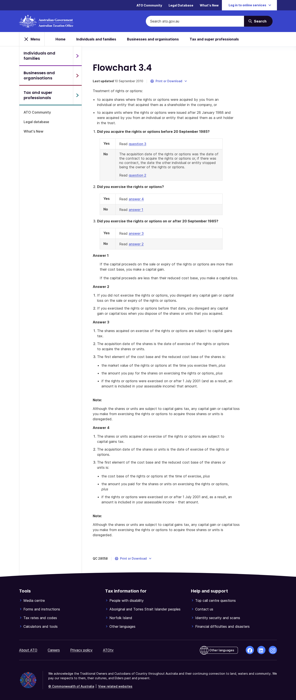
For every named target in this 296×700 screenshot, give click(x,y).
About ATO (28, 650)
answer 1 (136, 209)
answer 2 (136, 244)
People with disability (126, 600)
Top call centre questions (215, 600)
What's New (209, 5)
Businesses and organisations (153, 39)
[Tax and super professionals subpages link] (77, 95)
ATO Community (149, 5)
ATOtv (108, 650)
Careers (54, 650)
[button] (169, 81)
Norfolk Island (120, 618)
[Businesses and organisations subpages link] (77, 75)
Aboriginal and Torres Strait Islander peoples (145, 609)
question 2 (137, 175)
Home (60, 39)
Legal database (36, 122)
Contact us (204, 609)
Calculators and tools (40, 626)
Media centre (34, 600)
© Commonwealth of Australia (71, 686)
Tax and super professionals (214, 39)
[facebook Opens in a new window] (250, 650)
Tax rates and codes (40, 618)
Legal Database (181, 5)
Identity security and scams (217, 618)
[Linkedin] (261, 650)
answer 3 (136, 233)
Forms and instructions (41, 609)
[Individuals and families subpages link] (77, 55)
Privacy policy (81, 650)
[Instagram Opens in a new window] (273, 650)
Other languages (122, 626)
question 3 (137, 144)
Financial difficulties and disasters (222, 626)
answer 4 (136, 199)
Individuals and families (96, 39)
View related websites (115, 686)
